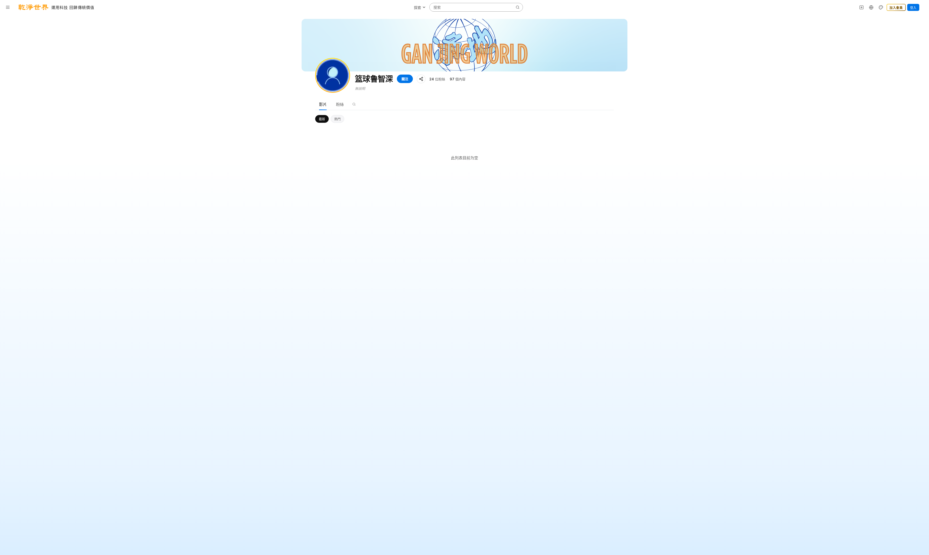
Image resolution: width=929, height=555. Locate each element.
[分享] (421, 79)
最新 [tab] (322, 119)
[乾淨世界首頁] (33, 7)
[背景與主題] (881, 7)
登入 (913, 7)
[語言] (871, 7)
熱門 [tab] (337, 119)
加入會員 (896, 7)
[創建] (861, 7)
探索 (417, 7)
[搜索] (354, 104)
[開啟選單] (7, 7)
